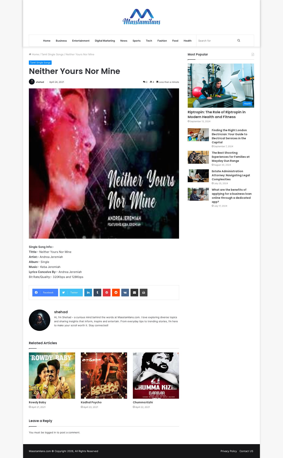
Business (61, 40)
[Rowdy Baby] (52, 375)
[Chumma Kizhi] (156, 375)
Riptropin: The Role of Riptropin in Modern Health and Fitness (217, 114)
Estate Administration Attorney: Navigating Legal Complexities (231, 175)
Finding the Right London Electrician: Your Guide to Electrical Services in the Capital (229, 136)
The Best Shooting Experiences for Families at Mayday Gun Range (231, 157)
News (123, 40)
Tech (149, 40)
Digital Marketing (105, 40)
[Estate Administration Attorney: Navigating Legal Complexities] (198, 175)
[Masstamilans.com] (141, 17)
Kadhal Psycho (91, 402)
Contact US (246, 451)
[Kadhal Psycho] (104, 375)
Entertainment (81, 40)
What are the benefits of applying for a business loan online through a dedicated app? (232, 196)
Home (46, 40)
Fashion (162, 40)
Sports (137, 40)
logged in (50, 432)
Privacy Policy (229, 451)
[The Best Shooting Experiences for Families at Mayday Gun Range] (198, 157)
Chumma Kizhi (143, 402)
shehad (40, 82)
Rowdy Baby (37, 402)
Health (188, 40)
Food (175, 40)
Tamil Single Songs (52, 54)
